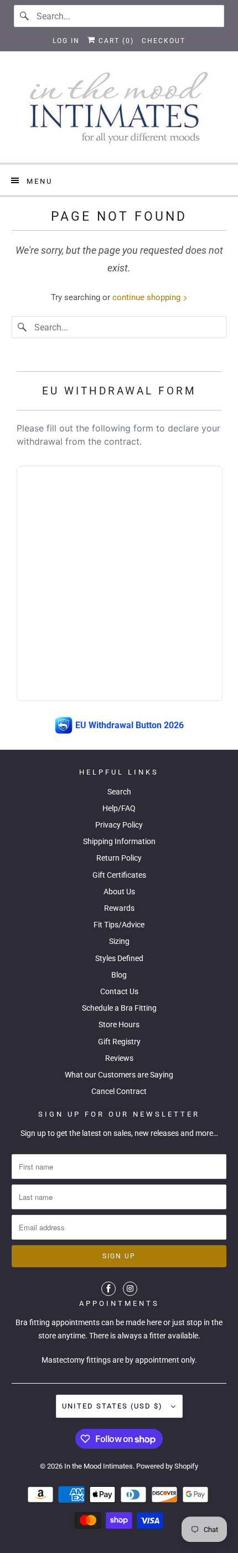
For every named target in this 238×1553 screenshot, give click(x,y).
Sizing (119, 941)
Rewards (119, 908)
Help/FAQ (119, 808)
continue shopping (147, 297)
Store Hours (119, 1024)
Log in (66, 41)
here (154, 1322)
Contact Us (119, 991)
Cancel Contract (119, 1091)
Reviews (119, 1058)
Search (119, 791)
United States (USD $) (113, 1406)
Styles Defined (119, 958)
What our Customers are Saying (119, 1074)
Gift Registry (119, 1041)
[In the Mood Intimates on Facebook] (108, 1289)
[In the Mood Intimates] (119, 111)
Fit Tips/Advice (119, 924)
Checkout (163, 41)
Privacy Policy (119, 824)
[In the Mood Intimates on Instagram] (130, 1289)
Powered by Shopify (167, 1466)
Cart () (115, 41)
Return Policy (119, 857)
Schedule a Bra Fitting (119, 1008)
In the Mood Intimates (98, 1466)
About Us (119, 891)
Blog (119, 974)
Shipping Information (119, 841)
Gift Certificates (119, 875)
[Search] (25, 16)
